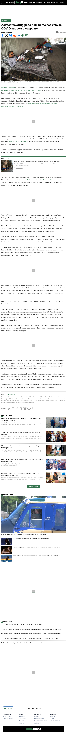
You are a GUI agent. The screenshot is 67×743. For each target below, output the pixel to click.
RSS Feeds (22, 721)
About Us (52, 716)
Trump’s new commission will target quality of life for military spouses (21, 433)
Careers (52, 718)
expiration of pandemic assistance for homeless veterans (21, 90)
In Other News (6, 415)
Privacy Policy (7, 716)
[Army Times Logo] (21, 2)
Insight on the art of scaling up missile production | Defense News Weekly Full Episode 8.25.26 (36, 555)
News (30, 2)
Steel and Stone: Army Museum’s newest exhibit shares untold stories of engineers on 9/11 (31, 634)
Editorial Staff (38, 723)
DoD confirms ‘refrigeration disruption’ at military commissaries (22, 643)
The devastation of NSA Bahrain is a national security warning (21, 624)
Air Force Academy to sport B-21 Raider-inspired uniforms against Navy (31, 538)
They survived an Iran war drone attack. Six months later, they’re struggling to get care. (30, 638)
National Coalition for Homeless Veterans (41, 180)
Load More (33, 486)
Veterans (6, 21)
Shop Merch (22, 723)
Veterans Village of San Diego (18, 142)
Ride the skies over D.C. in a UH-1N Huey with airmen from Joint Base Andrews (24, 534)
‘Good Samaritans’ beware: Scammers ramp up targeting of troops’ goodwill (20, 447)
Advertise (37, 716)
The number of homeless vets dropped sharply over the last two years (37, 161)
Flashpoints (46, 2)
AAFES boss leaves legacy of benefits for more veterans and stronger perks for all (21, 419)
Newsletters (22, 718)
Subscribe (22, 716)
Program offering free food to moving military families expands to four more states (22, 460)
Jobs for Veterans (55, 721)
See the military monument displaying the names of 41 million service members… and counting (36, 547)
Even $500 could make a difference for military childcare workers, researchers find (20, 474)
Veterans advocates (8, 88)
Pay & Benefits (37, 2)
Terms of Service (8, 718)
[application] (33, 514)
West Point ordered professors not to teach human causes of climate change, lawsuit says (31, 629)
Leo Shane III (7, 32)
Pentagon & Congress (57, 2)
